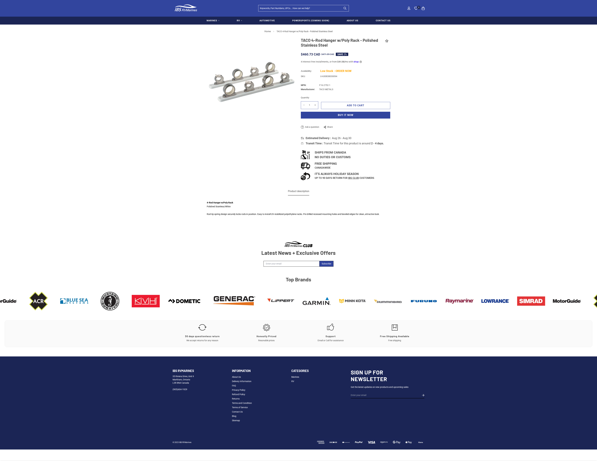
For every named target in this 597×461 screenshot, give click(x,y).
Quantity (305, 97)
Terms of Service (240, 407)
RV (238, 20)
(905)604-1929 (180, 389)
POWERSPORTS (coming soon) (310, 20)
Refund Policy (238, 394)
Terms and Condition (242, 403)
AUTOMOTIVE (267, 20)
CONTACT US (383, 20)
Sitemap (236, 420)
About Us (236, 377)
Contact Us (237, 412)
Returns (236, 398)
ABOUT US (352, 20)
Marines (295, 377)
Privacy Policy (238, 390)
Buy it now (345, 115)
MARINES (212, 20)
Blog (234, 416)
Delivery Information (241, 381)
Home (267, 31)
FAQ (234, 385)
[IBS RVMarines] (185, 8)
